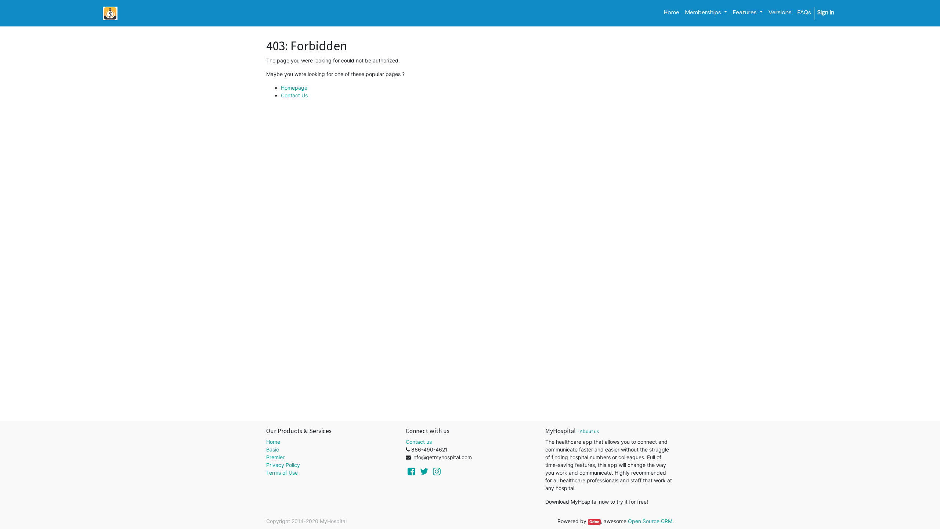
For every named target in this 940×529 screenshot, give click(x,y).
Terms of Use (282, 472)
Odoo (594, 521)
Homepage (294, 87)
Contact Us (294, 95)
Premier (275, 457)
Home (273, 442)
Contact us (419, 442)
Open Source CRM (650, 521)
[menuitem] (671, 12)
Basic (272, 449)
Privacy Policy (283, 465)
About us (589, 431)
